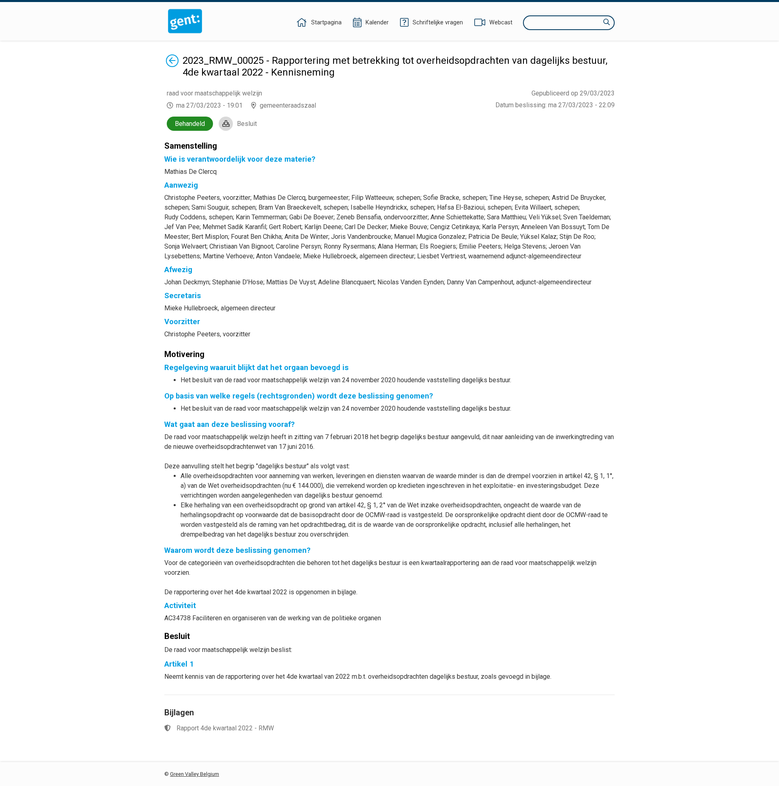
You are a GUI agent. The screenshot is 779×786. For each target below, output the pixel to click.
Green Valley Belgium (194, 774)
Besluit (247, 124)
